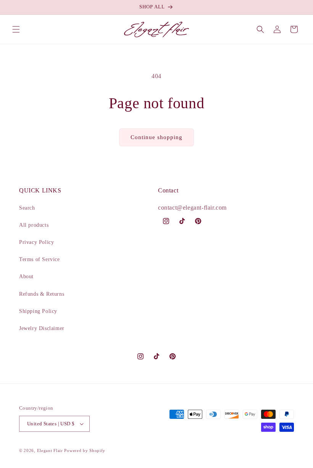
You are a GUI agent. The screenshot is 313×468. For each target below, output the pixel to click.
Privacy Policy (36, 242)
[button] (16, 29)
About (26, 276)
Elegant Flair (50, 450)
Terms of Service (39, 259)
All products (33, 225)
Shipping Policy (38, 311)
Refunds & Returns (41, 294)
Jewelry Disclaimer (42, 328)
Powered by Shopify (84, 450)
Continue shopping (156, 137)
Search (27, 208)
